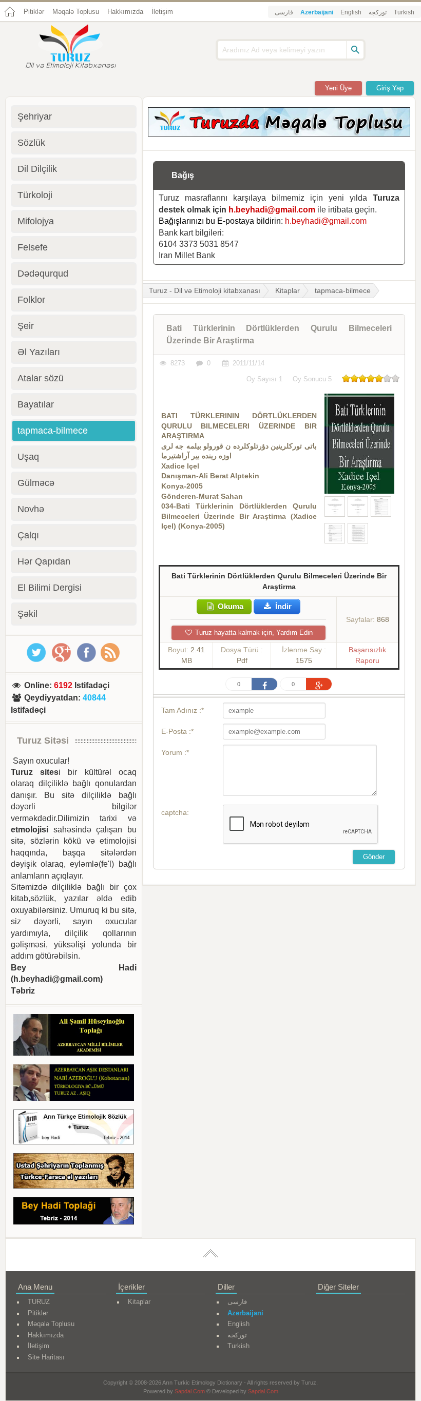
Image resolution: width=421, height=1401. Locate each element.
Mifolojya (35, 221)
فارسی (284, 12)
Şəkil (27, 614)
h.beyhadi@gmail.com (271, 209)
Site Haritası (46, 1357)
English (350, 12)
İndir (282, 606)
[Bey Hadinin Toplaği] (73, 1212)
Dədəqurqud (42, 273)
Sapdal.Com (190, 1391)
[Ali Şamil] (73, 1036)
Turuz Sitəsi (43, 740)
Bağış (182, 175)
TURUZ (39, 1302)
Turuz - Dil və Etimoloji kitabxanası (204, 290)
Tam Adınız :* (182, 710)
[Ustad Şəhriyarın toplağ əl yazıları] (73, 1172)
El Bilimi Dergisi (49, 587)
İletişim (162, 11)
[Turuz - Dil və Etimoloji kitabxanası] (82, 47)
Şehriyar (34, 116)
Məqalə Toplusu (75, 11)
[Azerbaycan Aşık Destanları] (73, 1084)
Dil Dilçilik (37, 169)
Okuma (229, 606)
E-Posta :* (177, 731)
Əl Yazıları (38, 352)
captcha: (175, 812)
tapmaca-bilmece (343, 290)
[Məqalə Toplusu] (279, 133)
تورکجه (378, 12)
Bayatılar (35, 404)
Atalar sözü (40, 378)
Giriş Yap (390, 88)
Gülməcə (35, 483)
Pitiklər (34, 11)
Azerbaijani (316, 12)
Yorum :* (175, 752)
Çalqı (28, 535)
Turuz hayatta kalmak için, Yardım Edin (253, 632)
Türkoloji (34, 195)
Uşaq (28, 457)
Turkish (404, 12)
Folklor (31, 300)
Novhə (30, 509)
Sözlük (31, 143)
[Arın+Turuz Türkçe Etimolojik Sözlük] (73, 1129)
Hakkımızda (125, 11)
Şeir (25, 326)
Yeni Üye (338, 88)
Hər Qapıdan (43, 561)
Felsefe (32, 247)
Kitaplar (287, 290)
